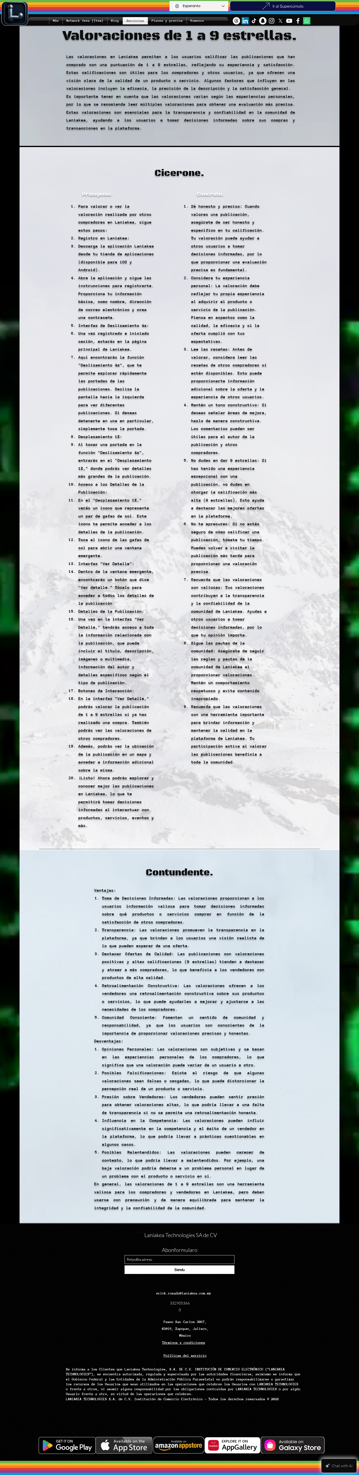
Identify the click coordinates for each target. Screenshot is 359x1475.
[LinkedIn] (245, 20)
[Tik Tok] (254, 20)
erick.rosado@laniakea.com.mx (183, 1293)
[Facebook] (298, 20)
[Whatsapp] (306, 20)
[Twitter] (280, 20)
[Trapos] (236, 20)
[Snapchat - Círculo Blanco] (262, 20)
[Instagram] (271, 20)
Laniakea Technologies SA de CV (180, 1235)
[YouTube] (289, 20)
